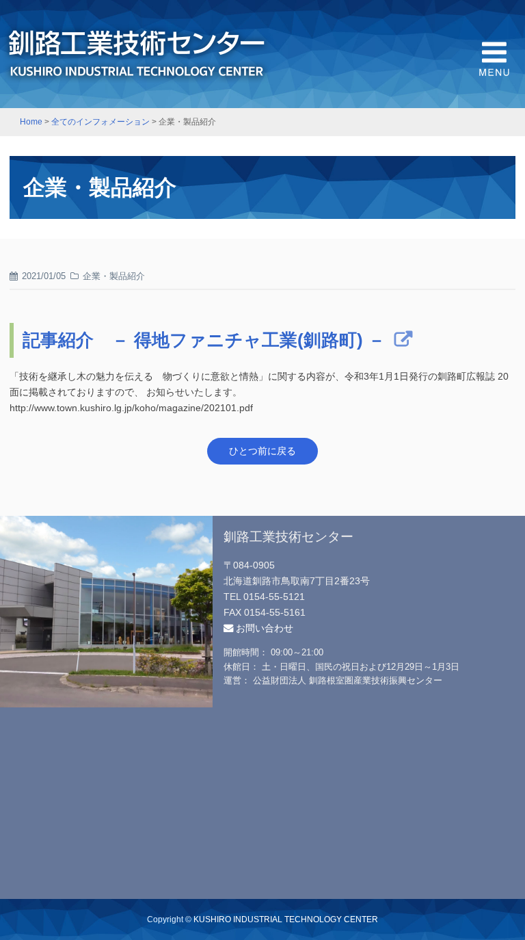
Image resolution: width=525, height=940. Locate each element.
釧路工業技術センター (136, 54)
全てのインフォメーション (100, 122)
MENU (494, 58)
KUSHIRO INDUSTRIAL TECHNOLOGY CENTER (285, 919)
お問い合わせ (263, 628)
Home (31, 122)
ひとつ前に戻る (262, 450)
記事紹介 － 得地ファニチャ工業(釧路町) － (204, 340)
